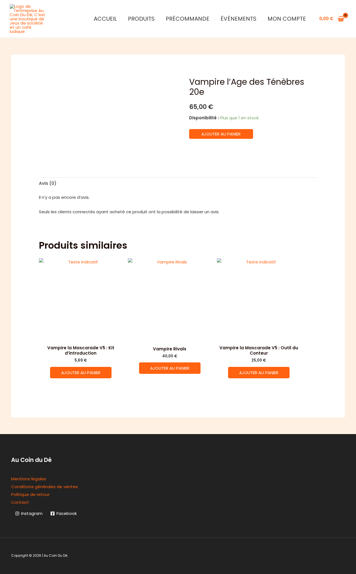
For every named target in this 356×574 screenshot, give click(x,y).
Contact (20, 502)
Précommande (187, 19)
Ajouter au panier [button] (80, 373)
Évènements (238, 19)
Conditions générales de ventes (44, 487)
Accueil (105, 19)
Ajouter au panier (221, 134)
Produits (141, 19)
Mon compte (287, 19)
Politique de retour (30, 494)
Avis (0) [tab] (47, 183)
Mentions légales (28, 479)
